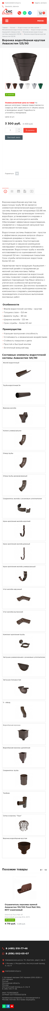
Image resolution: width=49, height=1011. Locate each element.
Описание (5, 191)
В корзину (30, 130)
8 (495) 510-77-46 (19, 13)
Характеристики (12, 191)
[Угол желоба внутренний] (23, 630)
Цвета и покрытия (18, 191)
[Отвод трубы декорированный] (23, 494)
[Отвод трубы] (23, 471)
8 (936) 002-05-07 (24, 13)
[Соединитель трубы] (23, 788)
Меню (40, 21)
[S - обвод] (23, 721)
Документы (25, 191)
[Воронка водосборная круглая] (23, 856)
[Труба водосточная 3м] (23, 403)
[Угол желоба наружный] (23, 607)
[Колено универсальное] (23, 449)
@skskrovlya (30, 13)
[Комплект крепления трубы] (23, 653)
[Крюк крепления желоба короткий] (23, 539)
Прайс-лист (34, 191)
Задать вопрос (40, 3)
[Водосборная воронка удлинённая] (23, 766)
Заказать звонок (12, 6)
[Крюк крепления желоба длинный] (23, 562)
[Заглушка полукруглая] (23, 698)
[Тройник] (23, 811)
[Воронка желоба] (23, 426)
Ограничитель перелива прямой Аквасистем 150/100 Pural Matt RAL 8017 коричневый (23, 907)
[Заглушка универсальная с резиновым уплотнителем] (23, 675)
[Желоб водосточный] (23, 381)
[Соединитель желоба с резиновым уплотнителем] (23, 517)
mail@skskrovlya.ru (13, 3)
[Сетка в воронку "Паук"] (23, 834)
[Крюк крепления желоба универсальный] (23, 585)
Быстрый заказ (13, 137)
